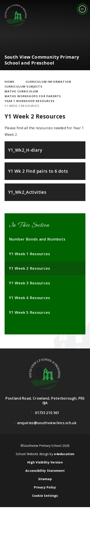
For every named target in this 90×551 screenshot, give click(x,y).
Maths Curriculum (21, 91)
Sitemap (45, 479)
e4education (64, 454)
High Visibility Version (45, 462)
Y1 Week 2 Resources (22, 106)
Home (9, 82)
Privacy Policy (45, 487)
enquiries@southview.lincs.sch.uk (45, 422)
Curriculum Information (48, 82)
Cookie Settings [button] (45, 496)
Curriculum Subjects (23, 86)
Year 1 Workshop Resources (30, 101)
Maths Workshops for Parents (33, 96)
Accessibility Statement (45, 470)
